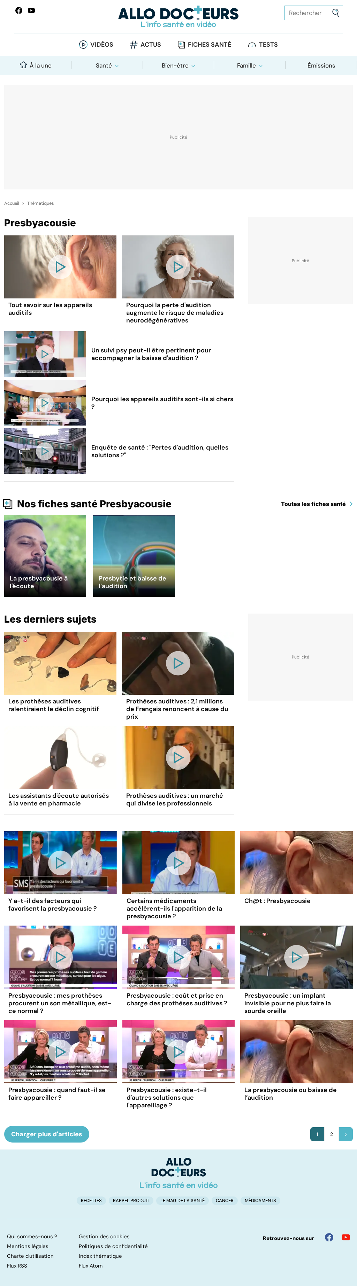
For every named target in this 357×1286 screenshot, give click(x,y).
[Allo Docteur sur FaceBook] (18, 10)
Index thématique (100, 1256)
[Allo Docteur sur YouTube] (346, 1237)
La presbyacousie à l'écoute (39, 582)
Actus (150, 44)
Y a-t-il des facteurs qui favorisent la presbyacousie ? (52, 905)
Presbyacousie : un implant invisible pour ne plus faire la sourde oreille (287, 1003)
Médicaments (260, 1200)
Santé (104, 65)
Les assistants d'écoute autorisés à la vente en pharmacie (58, 800)
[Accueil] (179, 1173)
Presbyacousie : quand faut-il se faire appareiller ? (57, 1094)
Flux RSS (17, 1265)
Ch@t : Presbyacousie (277, 901)
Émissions (321, 65)
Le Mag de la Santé (182, 1200)
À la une (41, 65)
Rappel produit (131, 1200)
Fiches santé (209, 44)
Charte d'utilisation (30, 1256)
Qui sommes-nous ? (32, 1236)
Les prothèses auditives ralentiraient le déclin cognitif (53, 705)
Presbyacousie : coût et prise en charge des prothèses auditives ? (177, 999)
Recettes (91, 1200)
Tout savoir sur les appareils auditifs (50, 309)
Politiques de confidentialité (113, 1246)
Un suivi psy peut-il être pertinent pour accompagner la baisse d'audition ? (151, 354)
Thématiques (40, 203)
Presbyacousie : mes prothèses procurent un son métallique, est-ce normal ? (59, 1003)
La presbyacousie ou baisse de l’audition (290, 1094)
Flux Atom (90, 1265)
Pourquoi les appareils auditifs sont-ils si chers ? (162, 403)
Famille (246, 65)
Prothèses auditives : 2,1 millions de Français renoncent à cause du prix (177, 709)
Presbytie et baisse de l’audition (132, 582)
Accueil (11, 203)
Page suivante (346, 1134)
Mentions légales (27, 1246)
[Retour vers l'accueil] (178, 17)
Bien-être (175, 65)
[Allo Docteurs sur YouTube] (31, 10)
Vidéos (101, 44)
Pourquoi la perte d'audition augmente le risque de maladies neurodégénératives (174, 313)
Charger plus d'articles (46, 1134)
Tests (268, 44)
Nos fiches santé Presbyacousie (94, 503)
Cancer (225, 1200)
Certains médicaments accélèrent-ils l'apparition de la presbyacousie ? (174, 908)
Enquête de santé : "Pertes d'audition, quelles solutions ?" (159, 451)
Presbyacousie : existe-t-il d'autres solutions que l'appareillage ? (167, 1097)
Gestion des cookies (104, 1236)
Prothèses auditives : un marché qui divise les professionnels (174, 800)
